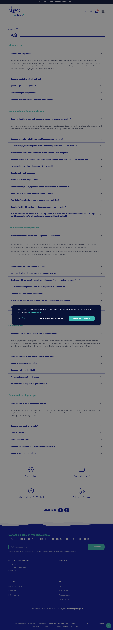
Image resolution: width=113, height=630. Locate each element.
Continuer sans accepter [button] (51, 318)
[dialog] (56, 315)
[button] (23, 318)
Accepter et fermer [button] (81, 318)
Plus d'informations (34, 312)
